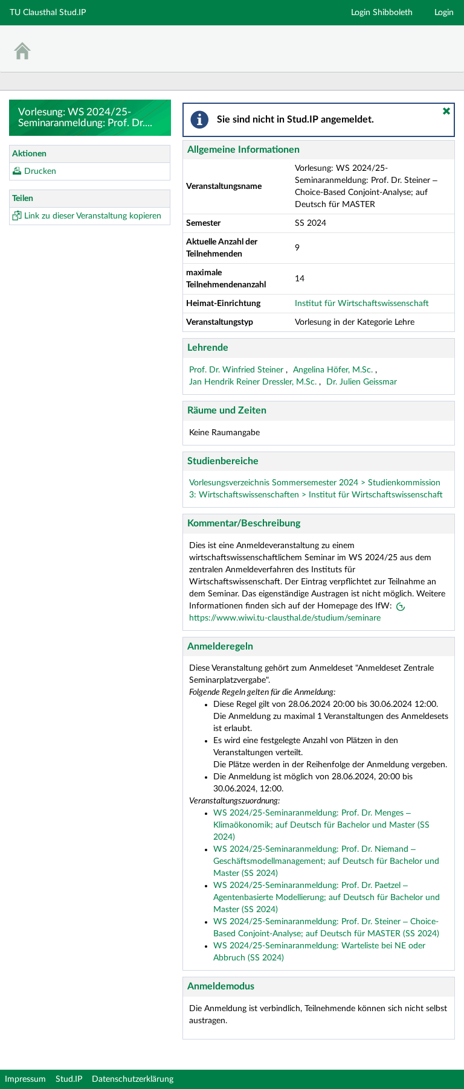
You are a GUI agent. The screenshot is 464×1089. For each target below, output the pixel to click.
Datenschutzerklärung (132, 1079)
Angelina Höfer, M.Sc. (334, 370)
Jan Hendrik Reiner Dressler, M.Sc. (254, 382)
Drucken (40, 171)
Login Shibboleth (382, 12)
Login (444, 12)
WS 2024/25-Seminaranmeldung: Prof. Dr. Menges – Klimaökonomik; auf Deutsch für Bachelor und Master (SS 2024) (321, 825)
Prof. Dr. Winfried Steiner (237, 370)
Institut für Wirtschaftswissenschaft (362, 303)
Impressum (25, 1079)
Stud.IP (69, 1079)
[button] (446, 111)
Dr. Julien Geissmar (361, 382)
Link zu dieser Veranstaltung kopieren (92, 216)
